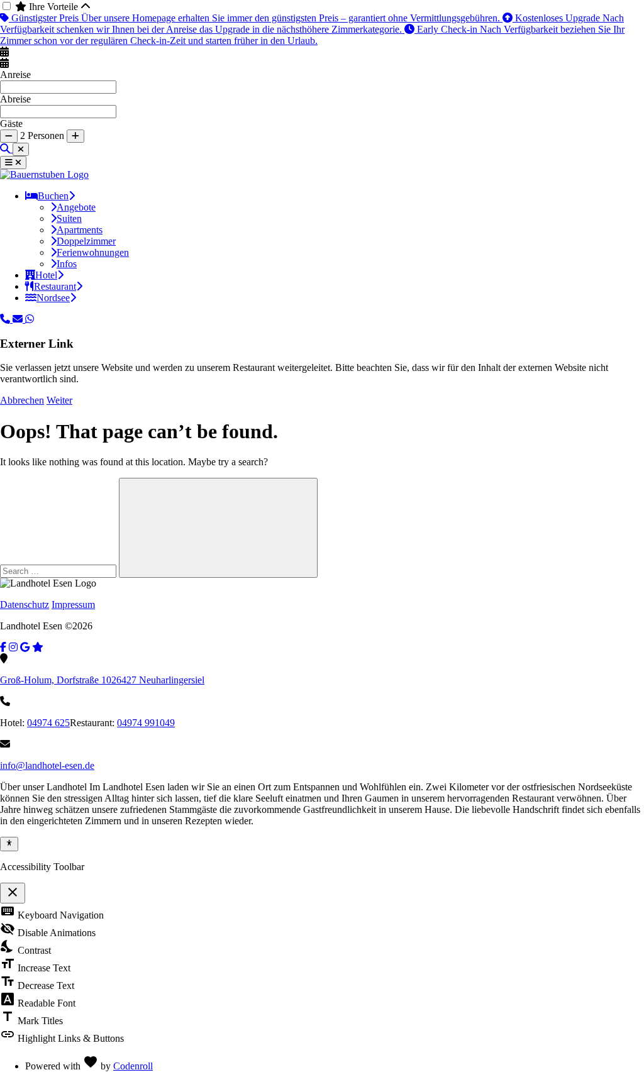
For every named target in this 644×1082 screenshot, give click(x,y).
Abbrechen (22, 400)
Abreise (15, 99)
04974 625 (48, 722)
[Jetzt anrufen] (6, 319)
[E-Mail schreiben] (19, 319)
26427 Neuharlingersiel (102, 680)
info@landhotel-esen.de (47, 765)
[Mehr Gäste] (75, 136)
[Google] (25, 647)
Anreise (15, 74)
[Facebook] (3, 647)
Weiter (59, 400)
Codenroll (133, 1066)
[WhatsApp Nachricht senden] (29, 319)
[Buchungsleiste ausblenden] (21, 149)
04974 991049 (146, 722)
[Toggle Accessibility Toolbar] (9, 844)
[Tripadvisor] (37, 647)
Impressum (73, 604)
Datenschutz (24, 604)
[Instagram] (13, 647)
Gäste (11, 123)
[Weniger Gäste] (9, 136)
